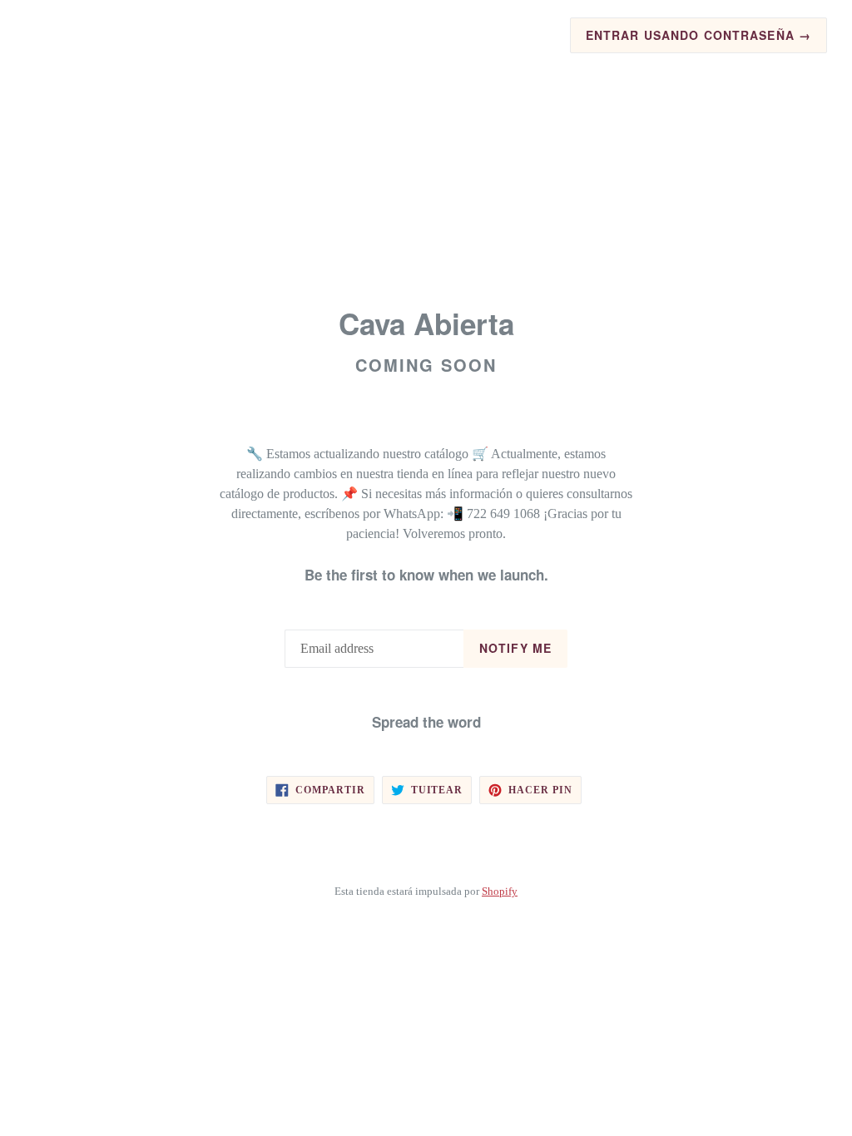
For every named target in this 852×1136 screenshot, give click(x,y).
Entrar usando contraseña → (698, 35)
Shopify (500, 891)
